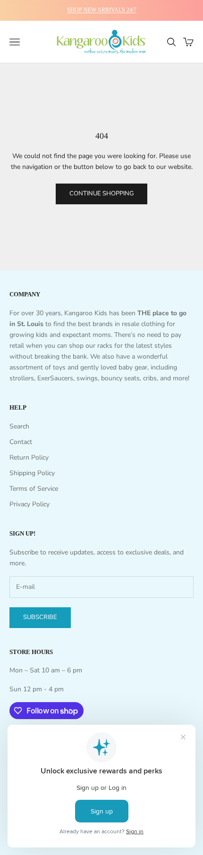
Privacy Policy (29, 504)
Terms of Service (33, 488)
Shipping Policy (32, 473)
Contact (20, 441)
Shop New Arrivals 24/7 (101, 10)
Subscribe (40, 617)
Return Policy (29, 457)
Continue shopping (101, 193)
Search (19, 426)
